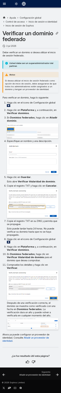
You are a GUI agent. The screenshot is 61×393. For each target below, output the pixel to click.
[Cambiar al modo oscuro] (16, 4)
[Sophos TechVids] (15, 388)
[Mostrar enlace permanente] (56, 33)
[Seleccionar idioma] (24, 4)
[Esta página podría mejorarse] (33, 362)
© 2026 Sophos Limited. (13, 382)
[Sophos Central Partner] (4, 17)
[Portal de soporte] (9, 388)
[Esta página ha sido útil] (27, 362)
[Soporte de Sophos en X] (3, 388)
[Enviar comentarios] (20, 388)
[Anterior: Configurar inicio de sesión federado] (4, 375)
